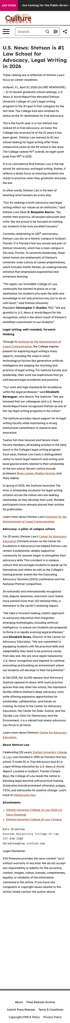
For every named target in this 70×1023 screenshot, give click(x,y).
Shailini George (45, 473)
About (19, 1002)
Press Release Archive (40, 1002)
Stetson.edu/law (25, 795)
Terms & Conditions (50, 1009)
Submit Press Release (21, 1009)
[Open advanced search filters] (55, 31)
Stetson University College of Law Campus (34, 819)
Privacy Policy (52, 1017)
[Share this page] (65, 31)
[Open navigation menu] (6, 31)
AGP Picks (9, 5)
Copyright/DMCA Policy (24, 1017)
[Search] (47, 31)
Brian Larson (25, 473)
